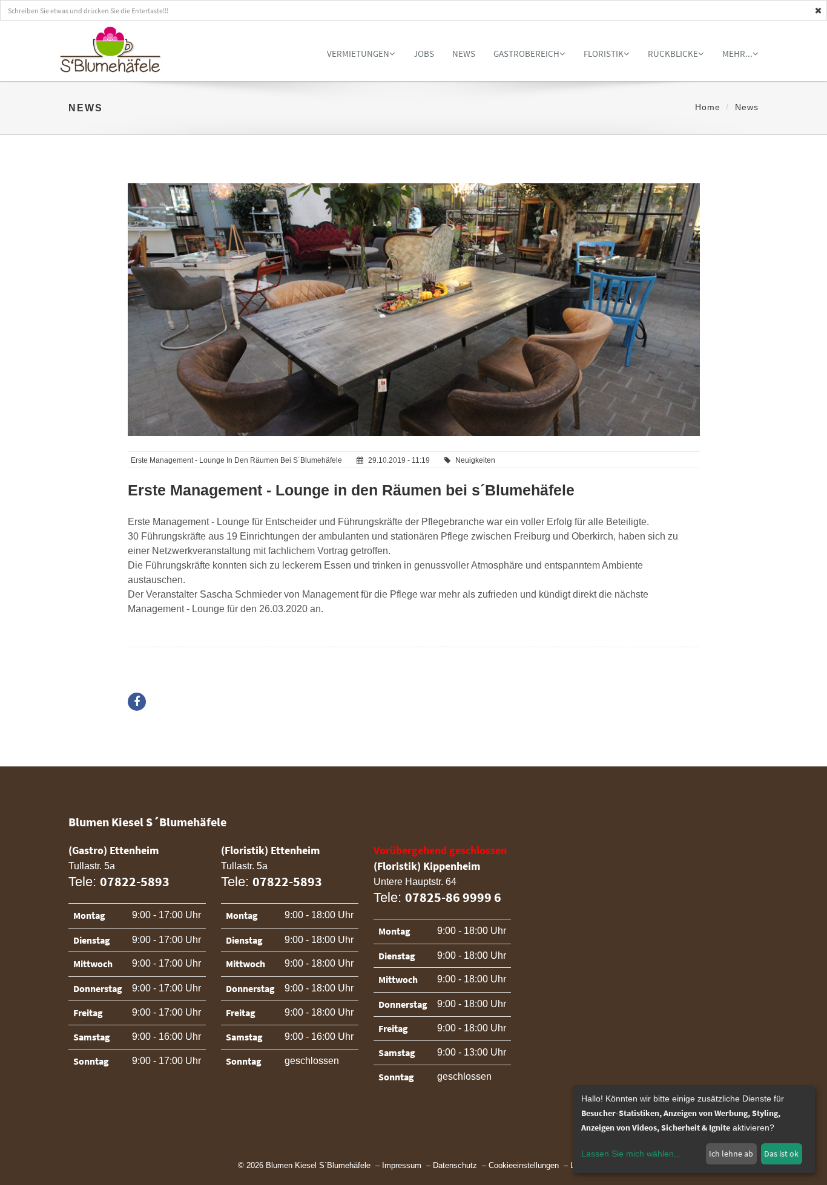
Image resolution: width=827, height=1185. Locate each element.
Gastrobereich (526, 53)
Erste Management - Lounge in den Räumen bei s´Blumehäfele (351, 490)
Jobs (424, 53)
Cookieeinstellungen (524, 1165)
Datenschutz (455, 1165)
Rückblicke (673, 53)
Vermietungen (358, 53)
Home (707, 107)
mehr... (737, 53)
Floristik (604, 53)
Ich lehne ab (731, 1153)
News (463, 53)
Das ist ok (781, 1153)
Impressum (401, 1165)
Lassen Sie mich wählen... (631, 1153)
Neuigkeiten (475, 460)
